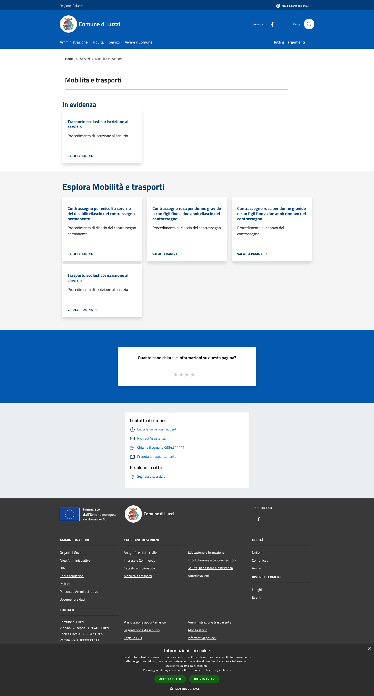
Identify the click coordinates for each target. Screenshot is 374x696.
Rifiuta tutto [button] (204, 679)
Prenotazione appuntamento (145, 622)
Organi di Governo (73, 552)
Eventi (256, 597)
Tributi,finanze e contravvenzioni (212, 560)
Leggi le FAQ (133, 637)
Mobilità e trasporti (138, 575)
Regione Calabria (72, 5)
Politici (65, 583)
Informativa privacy (202, 637)
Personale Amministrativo (79, 591)
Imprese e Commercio (139, 560)
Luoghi (257, 589)
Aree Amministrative (75, 560)
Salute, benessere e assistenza (210, 567)
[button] (186, 688)
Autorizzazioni (198, 575)
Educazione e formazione (206, 552)
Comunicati (260, 560)
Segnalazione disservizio (142, 630)
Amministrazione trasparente (209, 622)
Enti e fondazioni (72, 575)
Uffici (63, 568)
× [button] (369, 649)
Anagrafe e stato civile (140, 552)
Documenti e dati (72, 599)
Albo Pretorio (197, 630)
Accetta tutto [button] (170, 679)
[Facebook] (270, 24)
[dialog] (187, 670)
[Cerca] (309, 24)
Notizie (257, 552)
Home (69, 58)
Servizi (85, 58)
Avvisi (256, 568)
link (228, 670)
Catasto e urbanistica (139, 568)
